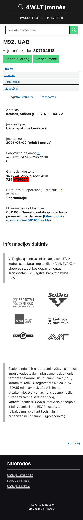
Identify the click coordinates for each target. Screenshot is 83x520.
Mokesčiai (34, 88)
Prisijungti (55, 17)
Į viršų (75, 443)
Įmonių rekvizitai (32, 17)
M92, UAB (16, 42)
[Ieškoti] (74, 30)
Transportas (48, 97)
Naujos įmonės (18, 480)
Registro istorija (21, 97)
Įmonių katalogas (20, 475)
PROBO (50, 508)
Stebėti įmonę (46, 59)
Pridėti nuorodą (17, 59)
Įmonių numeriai (18, 486)
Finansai (32, 75)
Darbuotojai (34, 81)
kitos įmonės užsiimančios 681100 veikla (35, 218)
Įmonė (24, 68)
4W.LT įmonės (52, 7)
